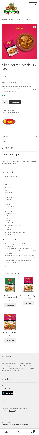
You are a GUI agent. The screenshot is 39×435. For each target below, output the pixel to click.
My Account (6, 432)
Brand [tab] (4, 141)
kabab (12, 112)
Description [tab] (5, 136)
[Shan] (9, 121)
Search (19, 432)
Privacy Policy (6, 388)
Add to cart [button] (10, 305)
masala (16, 112)
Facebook (12, 411)
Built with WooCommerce (20, 425)
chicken (7, 112)
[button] (34, 27)
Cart (30, 430)
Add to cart (15, 102)
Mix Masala (11, 19)
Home (5, 19)
